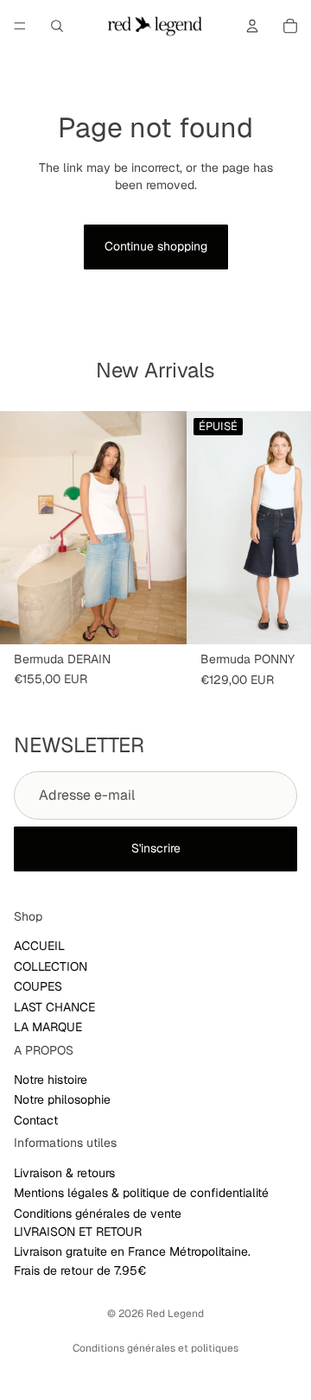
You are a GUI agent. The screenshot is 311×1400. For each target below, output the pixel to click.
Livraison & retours (64, 1173)
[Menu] (20, 26)
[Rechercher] (57, 26)
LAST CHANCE (54, 1006)
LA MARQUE (48, 1027)
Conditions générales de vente (97, 1213)
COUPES (38, 986)
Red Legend (175, 1314)
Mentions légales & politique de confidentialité (141, 1192)
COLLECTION (50, 965)
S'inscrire (156, 848)
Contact (36, 1120)
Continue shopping (156, 246)
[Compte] (252, 26)
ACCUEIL (39, 945)
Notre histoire (50, 1079)
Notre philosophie (62, 1099)
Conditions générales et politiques (155, 1348)
